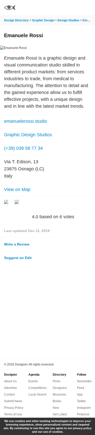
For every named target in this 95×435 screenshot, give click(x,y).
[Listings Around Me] (74, 8)
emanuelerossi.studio (25, 121)
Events (33, 381)
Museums (59, 394)
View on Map (17, 189)
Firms (56, 381)
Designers (60, 388)
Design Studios (68, 20)
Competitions (37, 388)
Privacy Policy (13, 408)
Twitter (81, 401)
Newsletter (84, 381)
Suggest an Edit (18, 258)
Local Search (37, 394)
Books (57, 401)
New (56, 408)
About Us (10, 381)
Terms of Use (13, 414)
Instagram (84, 408)
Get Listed (60, 414)
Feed (80, 388)
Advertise (10, 388)
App (80, 394)
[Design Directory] (9, 8)
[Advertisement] (47, 312)
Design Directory (16, 20)
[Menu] (88, 8)
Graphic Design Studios (28, 134)
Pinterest (83, 414)
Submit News (13, 401)
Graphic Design (43, 20)
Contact (9, 394)
